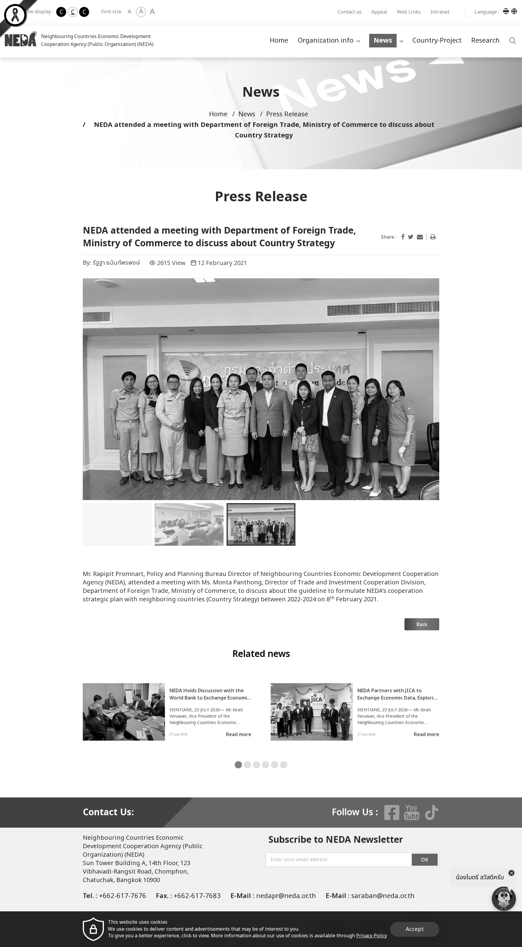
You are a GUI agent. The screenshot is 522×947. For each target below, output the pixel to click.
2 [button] (247, 764)
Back (421, 624)
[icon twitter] (411, 237)
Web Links (409, 12)
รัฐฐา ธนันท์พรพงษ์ (116, 262)
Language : (487, 12)
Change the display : (30, 11)
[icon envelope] (420, 237)
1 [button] (238, 764)
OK (424, 860)
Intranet (440, 12)
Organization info (325, 41)
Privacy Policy (371, 935)
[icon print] (433, 237)
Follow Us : (355, 812)
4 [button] (265, 764)
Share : (388, 237)
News (383, 41)
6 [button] (283, 764)
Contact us (350, 12)
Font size (111, 11)
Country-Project (437, 41)
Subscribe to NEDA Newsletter (336, 840)
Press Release (287, 114)
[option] (261, 389)
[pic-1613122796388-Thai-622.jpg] (261, 389)
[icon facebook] (402, 237)
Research (485, 41)
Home (279, 41)
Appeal (379, 12)
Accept (415, 929)
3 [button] (256, 764)
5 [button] (274, 764)
